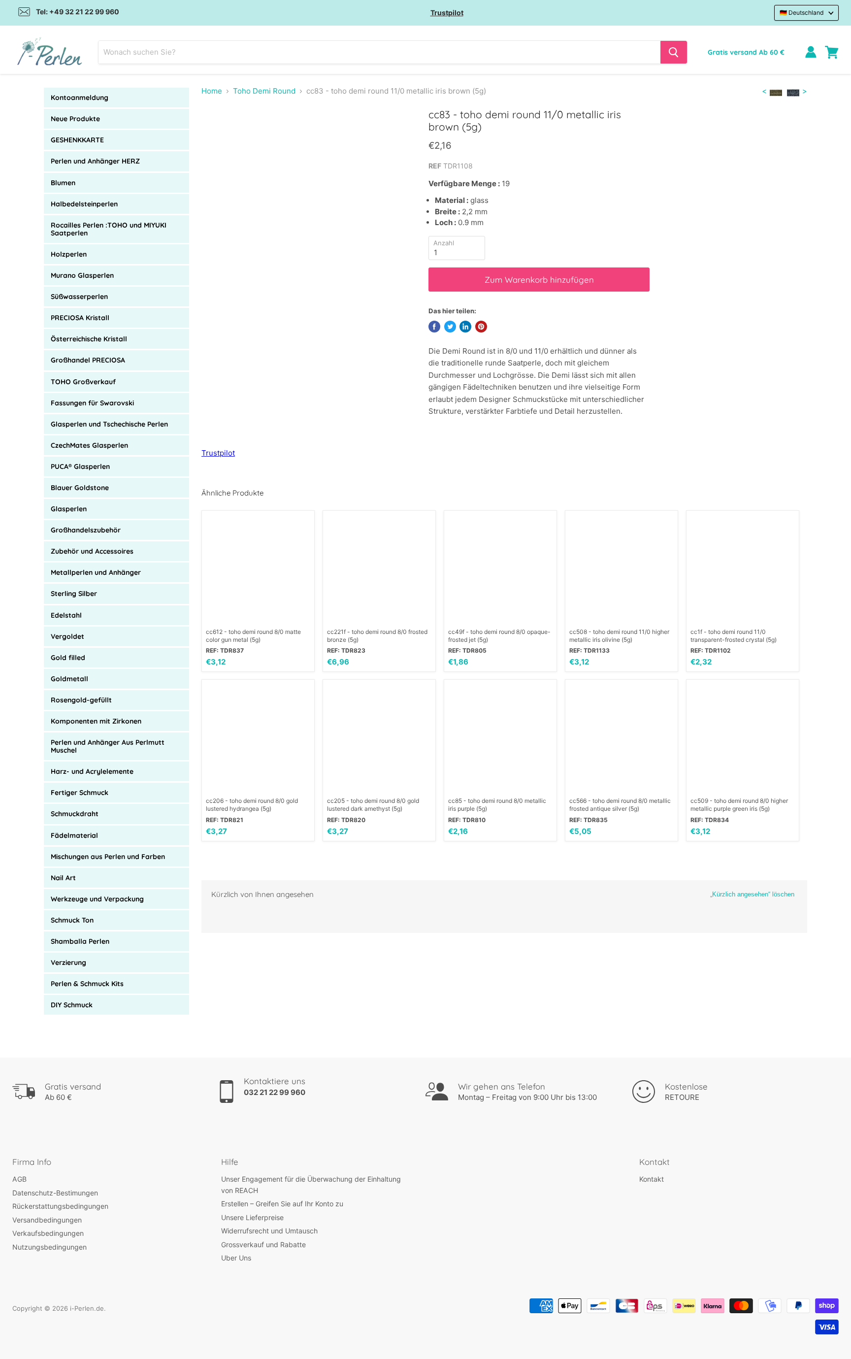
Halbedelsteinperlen (84, 203)
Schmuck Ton (72, 920)
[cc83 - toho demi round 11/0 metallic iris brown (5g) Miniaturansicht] (219, 136)
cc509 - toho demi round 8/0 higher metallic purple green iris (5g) (739, 804)
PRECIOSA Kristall (80, 317)
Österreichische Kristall (89, 338)
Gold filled (68, 657)
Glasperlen (69, 508)
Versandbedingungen (47, 1220)
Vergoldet (67, 636)
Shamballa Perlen (80, 941)
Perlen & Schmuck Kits (87, 983)
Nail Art (63, 877)
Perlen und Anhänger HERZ (95, 161)
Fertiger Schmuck (79, 792)
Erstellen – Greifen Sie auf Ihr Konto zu (282, 1203)
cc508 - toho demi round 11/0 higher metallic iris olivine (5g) (619, 635)
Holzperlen (69, 254)
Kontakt (651, 1179)
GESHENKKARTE (77, 139)
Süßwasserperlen (79, 296)
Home (211, 91)
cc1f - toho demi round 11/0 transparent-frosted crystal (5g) (733, 635)
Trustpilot (446, 12)
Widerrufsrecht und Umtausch (269, 1230)
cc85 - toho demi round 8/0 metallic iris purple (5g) (497, 804)
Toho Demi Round (264, 91)
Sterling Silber (74, 593)
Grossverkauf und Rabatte (263, 1244)
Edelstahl (66, 615)
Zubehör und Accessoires (92, 551)
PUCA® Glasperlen (80, 466)
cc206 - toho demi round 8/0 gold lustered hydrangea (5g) (252, 804)
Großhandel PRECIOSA (88, 360)
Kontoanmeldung (79, 97)
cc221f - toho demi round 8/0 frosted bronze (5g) (377, 635)
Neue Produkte (75, 118)
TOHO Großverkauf (83, 381)
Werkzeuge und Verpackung (97, 899)
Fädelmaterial (74, 835)
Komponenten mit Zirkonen (96, 721)
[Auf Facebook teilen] (434, 326)
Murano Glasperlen (82, 275)
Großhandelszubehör (86, 530)
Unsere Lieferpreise (252, 1217)
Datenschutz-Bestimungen (55, 1193)
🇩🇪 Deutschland (802, 12)
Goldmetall (69, 678)
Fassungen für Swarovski (92, 402)
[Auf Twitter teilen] (450, 326)
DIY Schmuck (72, 1004)
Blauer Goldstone (80, 487)
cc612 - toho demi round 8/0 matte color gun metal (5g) (253, 635)
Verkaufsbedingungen (48, 1233)
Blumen (63, 182)
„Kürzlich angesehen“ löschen (752, 894)
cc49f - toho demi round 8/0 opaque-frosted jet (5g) (499, 635)
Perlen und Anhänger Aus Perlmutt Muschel (107, 746)
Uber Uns (236, 1258)
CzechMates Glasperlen (89, 445)
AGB (19, 1179)
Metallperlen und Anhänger (96, 572)
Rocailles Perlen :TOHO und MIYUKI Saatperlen (108, 229)
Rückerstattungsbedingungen (60, 1206)
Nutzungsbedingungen (49, 1247)
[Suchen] (673, 52)
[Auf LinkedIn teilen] (465, 326)
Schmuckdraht (74, 813)
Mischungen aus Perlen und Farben (108, 856)
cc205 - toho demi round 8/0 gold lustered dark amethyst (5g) (373, 804)
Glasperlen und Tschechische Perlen (109, 424)
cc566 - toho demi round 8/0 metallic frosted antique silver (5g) (620, 804)
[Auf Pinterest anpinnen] (481, 326)
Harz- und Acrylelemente (92, 771)
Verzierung (68, 962)
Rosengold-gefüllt (81, 700)
